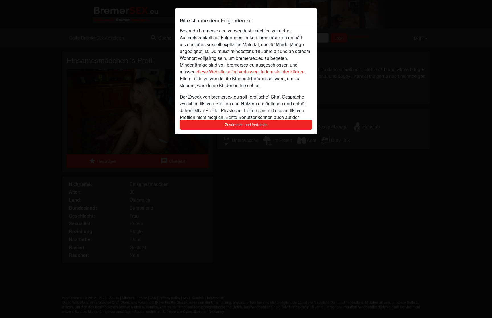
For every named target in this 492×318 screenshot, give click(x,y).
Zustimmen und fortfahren (246, 124)
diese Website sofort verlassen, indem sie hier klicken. (251, 71)
